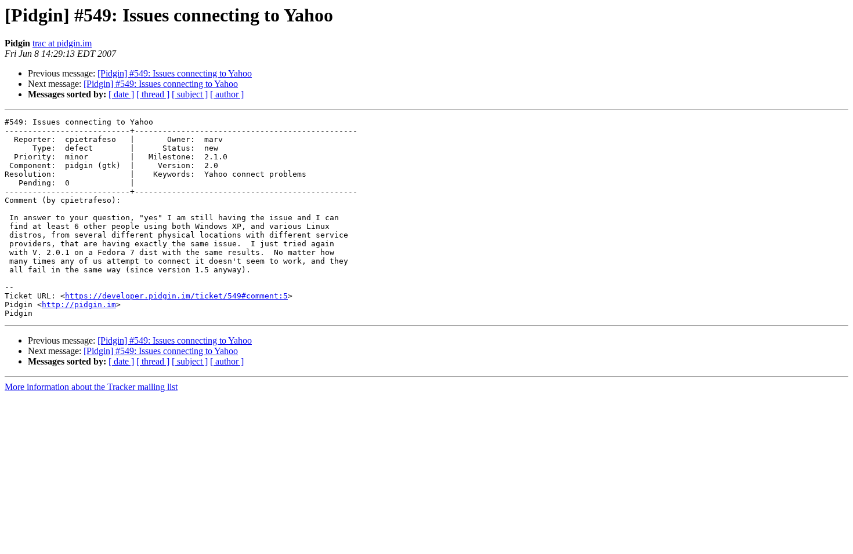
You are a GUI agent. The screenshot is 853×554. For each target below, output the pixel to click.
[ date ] (121, 94)
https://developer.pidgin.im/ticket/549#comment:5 (176, 295)
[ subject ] (190, 94)
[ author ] (227, 94)
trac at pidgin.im (62, 43)
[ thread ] (152, 94)
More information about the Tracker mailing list (91, 387)
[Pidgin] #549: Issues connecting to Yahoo (174, 73)
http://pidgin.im (79, 304)
